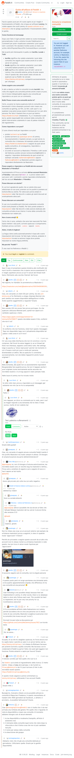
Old (32, 260)
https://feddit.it (7, 672)
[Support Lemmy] (51, 3)
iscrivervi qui (15, 134)
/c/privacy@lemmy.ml (21, 672)
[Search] (58, 3)
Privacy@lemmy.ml (9, 667)
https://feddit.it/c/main (10, 116)
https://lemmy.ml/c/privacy (15, 79)
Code (57, 754)
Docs (52, 754)
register (22, 254)
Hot (3, 260)
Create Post (30, 3)
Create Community (43, 3)
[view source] (28, 17)
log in (14, 254)
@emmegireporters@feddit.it (16, 707)
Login (62, 3)
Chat (39, 260)
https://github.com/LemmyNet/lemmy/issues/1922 (21, 622)
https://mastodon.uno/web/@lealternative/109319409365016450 (26, 286)
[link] (22, 17)
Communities (19, 3)
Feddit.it (8, 3)
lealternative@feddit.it (27, 158)
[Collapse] (3, 265)
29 (18, 17)
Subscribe (61, 30)
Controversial (18, 260)
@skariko (5, 474)
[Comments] (10, 12)
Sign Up (69, 3)
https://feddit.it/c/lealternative (16, 144)
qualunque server (26, 137)
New (26, 260)
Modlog (55, 150)
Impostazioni (6, 194)
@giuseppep (6, 464)
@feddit (7, 516)
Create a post (62, 34)
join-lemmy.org (66, 754)
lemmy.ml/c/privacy (9, 678)
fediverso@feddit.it (12, 160)
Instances (45, 754)
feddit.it (7, 663)
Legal (38, 754)
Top (9, 260)
